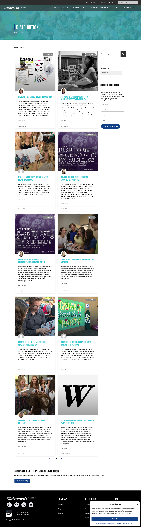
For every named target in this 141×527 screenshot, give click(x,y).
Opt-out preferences (101, 523)
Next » (63, 459)
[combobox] (129, 2)
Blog (59, 509)
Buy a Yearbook (92, 2)
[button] (137, 504)
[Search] (119, 2)
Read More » (22, 120)
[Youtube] (31, 504)
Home (16, 47)
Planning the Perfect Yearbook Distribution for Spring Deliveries (31, 260)
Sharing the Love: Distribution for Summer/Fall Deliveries (74, 178)
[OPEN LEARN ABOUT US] (135, 8)
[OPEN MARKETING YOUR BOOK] (110, 8)
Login (103, 2)
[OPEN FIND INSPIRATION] (69, 8)
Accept (115, 519)
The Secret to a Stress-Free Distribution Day (35, 96)
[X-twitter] (23, 504)
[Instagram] (9, 504)
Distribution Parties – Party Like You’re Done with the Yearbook (76, 343)
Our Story (61, 505)
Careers (60, 513)
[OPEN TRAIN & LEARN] (86, 8)
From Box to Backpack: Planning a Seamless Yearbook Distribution (74, 97)
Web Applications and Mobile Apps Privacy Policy (120, 523)
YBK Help (111, 2)
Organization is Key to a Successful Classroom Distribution (32, 343)
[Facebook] (16, 504)
